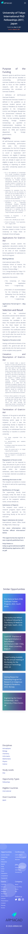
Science (5, 764)
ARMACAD (17, 926)
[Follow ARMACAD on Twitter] (16, 899)
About (16, 884)
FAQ (16, 891)
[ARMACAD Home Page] (6, 2)
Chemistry (6, 754)
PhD (4, 773)
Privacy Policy (18, 887)
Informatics (6, 756)
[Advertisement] (14, 50)
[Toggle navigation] (25, 3)
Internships (18, 870)
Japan (4, 800)
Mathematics (7, 759)
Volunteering (18, 872)
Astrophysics (7, 748)
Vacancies (17, 867)
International (7, 791)
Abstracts (17, 859)
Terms (16, 889)
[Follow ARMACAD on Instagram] (23, 899)
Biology (5, 751)
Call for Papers (19, 855)
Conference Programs (20, 857)
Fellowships (6, 782)
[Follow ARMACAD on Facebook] (19, 899)
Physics (5, 761)
